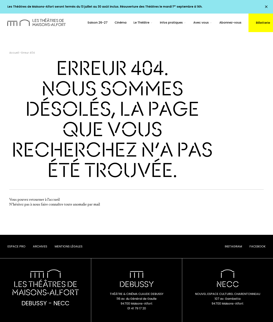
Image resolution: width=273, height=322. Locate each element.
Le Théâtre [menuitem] (141, 22)
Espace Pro (16, 246)
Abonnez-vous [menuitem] (230, 22)
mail (96, 204)
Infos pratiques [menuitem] (171, 22)
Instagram (233, 246)
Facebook (257, 246)
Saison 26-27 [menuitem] (97, 22)
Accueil (14, 53)
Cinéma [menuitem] (120, 22)
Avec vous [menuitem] (201, 22)
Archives (40, 246)
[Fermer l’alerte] (266, 6)
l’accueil (53, 200)
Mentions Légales (68, 246)
